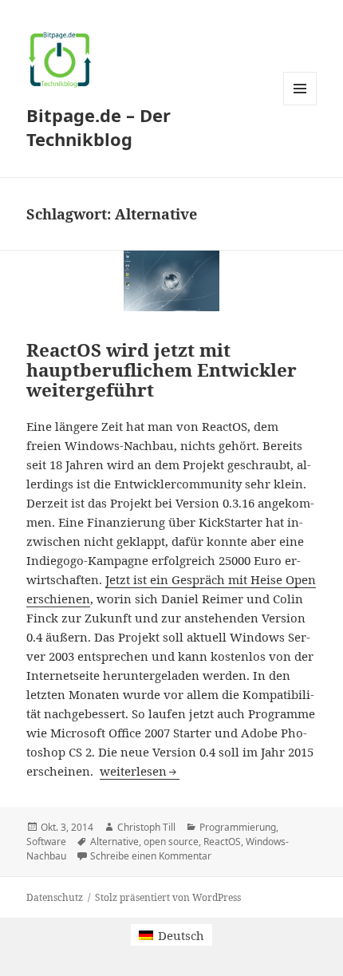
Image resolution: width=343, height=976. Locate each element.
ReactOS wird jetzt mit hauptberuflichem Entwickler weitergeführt (161, 370)
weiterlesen (139, 771)
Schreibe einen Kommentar (150, 856)
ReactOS (222, 841)
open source (171, 841)
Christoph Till (146, 827)
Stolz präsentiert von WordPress (168, 897)
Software (46, 841)
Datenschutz (54, 897)
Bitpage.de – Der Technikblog (98, 127)
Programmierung (237, 827)
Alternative (114, 841)
